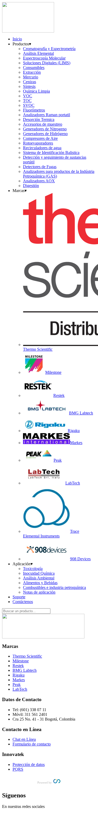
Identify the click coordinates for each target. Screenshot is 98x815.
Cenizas (29, 81)
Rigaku (19, 675)
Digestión (31, 185)
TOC (27, 100)
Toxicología (33, 568)
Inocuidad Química (39, 573)
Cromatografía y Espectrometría (49, 48)
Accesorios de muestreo (42, 124)
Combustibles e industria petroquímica (54, 587)
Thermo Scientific (27, 656)
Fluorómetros (34, 110)
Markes (19, 680)
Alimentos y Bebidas (40, 582)
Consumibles (33, 67)
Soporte (19, 597)
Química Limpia (36, 91)
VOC (27, 96)
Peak (17, 684)
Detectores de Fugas (39, 166)
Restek (18, 665)
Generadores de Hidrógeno (45, 133)
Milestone (21, 661)
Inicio (17, 39)
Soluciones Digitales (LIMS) (46, 63)
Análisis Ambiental (38, 578)
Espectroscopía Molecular (44, 58)
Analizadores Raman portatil (46, 115)
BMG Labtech (25, 670)
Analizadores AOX (39, 181)
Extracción (32, 72)
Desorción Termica (38, 119)
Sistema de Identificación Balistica (51, 152)
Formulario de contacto (32, 744)
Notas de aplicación (39, 592)
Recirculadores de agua (42, 148)
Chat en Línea (24, 739)
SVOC (28, 105)
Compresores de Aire (40, 138)
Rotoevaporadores (38, 143)
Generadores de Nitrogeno (45, 129)
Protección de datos (29, 764)
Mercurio (30, 77)
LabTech (20, 689)
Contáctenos (23, 601)
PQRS (18, 769)
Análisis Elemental (38, 53)
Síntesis (29, 86)
